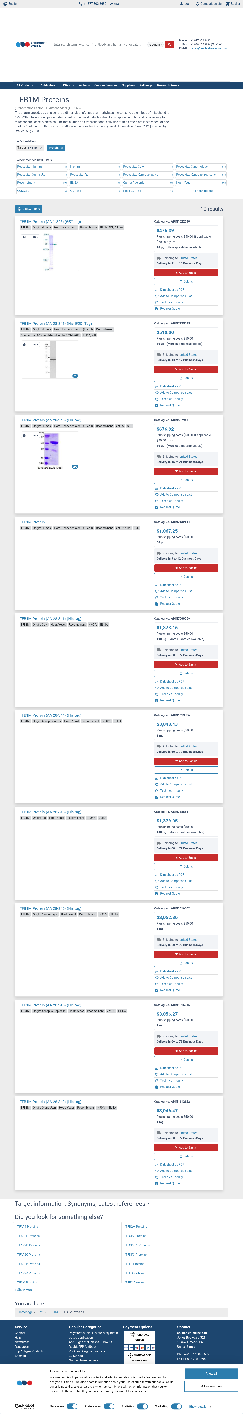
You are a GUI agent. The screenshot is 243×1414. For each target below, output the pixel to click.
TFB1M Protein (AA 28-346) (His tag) (50, 420)
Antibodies (47, 85)
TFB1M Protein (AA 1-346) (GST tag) (50, 221)
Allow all (211, 1373)
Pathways (146, 85)
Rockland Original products (87, 1351)
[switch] (109, 1406)
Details (188, 281)
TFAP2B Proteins (28, 1264)
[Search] (169, 44)
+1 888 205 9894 (194, 1359)
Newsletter (22, 1342)
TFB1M (53, 1312)
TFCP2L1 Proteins (137, 1245)
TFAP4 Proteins (27, 1226)
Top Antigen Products (29, 1351)
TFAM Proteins (27, 1282)
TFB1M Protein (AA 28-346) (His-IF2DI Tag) (56, 323)
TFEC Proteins (134, 1282)
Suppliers (128, 85)
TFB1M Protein (32, 522)
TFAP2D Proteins (28, 1245)
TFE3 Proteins (134, 1264)
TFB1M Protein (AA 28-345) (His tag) (50, 812)
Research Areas (168, 85)
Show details (197, 1406)
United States (188, 258)
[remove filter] (41, 147)
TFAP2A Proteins (28, 1273)
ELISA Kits (67, 85)
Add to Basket (188, 273)
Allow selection (211, 1386)
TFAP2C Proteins (28, 1254)
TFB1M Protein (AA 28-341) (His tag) (50, 618)
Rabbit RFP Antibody (83, 1346)
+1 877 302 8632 (95, 4)
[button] (23, 1289)
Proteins (84, 85)
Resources (22, 1346)
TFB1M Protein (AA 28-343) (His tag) (50, 1101)
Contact (114, 3)
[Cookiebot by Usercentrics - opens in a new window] (24, 1406)
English (13, 4)
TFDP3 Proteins (136, 1254)
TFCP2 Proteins (135, 1236)
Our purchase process (83, 1360)
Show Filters (31, 209)
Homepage (25, 1312)
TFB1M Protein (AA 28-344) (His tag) (50, 715)
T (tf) (40, 1312)
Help (18, 1337)
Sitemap (20, 1356)
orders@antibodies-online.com (209, 48)
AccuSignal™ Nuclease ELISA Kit (90, 1342)
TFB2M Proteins (136, 1226)
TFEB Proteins (134, 1273)
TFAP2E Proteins (28, 1236)
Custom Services (105, 85)
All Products (25, 85)
